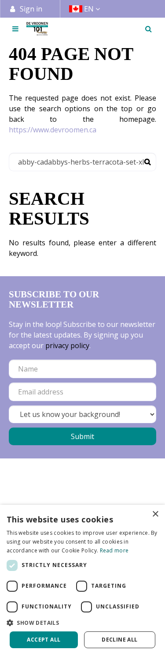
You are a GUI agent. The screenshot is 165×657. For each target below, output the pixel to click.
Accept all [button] (43, 639)
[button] (82, 622)
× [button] (155, 514)
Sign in (31, 8)
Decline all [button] (119, 639)
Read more (114, 550)
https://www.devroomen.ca (52, 130)
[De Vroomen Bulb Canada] (37, 29)
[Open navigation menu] (15, 28)
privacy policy (67, 345)
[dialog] (82, 581)
